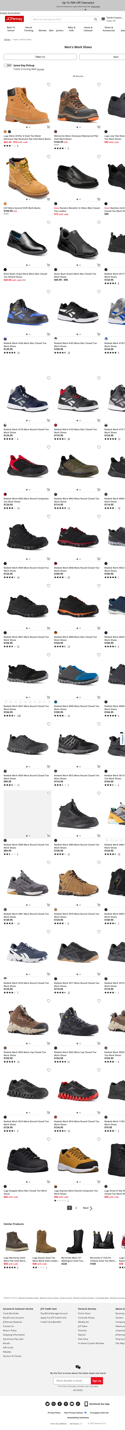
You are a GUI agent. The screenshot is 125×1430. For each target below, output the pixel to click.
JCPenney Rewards (12, 1321)
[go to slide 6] (85, 9)
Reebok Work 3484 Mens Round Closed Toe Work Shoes (76, 846)
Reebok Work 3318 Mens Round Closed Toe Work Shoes (26, 984)
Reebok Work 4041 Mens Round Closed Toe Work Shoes (26, 708)
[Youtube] (72, 1404)
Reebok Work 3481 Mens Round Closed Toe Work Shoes (26, 915)
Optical (81, 1334)
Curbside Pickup (86, 1317)
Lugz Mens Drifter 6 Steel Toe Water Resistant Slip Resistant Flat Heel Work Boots (27, 137)
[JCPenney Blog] (78, 1404)
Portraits (82, 1330)
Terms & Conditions (58, 1423)
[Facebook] (60, 1404)
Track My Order (11, 1313)
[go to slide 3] (77, 9)
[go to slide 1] (72, 9)
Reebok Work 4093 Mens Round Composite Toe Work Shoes (26, 500)
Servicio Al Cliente (12, 1356)
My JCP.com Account (13, 1317)
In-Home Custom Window (91, 1343)
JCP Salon (83, 1326)
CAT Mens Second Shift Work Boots (22, 207)
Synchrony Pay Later (13, 1339)
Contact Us (8, 1326)
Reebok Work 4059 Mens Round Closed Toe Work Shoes (26, 569)
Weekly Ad (83, 1321)
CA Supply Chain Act (99, 1412)
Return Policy (9, 1330)
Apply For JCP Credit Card (53, 1317)
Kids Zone (83, 1339)
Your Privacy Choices (73, 1412)
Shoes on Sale (66, 1298)
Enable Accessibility (10, 12)
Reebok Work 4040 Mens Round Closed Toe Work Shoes (76, 708)
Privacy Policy (54, 1412)
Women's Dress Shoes (49, 1298)
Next (86, 1207)
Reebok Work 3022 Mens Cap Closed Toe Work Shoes (75, 1054)
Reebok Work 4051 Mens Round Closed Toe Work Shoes (26, 638)
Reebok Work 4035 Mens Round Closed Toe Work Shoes (26, 777)
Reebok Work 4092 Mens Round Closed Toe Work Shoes (76, 500)
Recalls (6, 1343)
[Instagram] (54, 1404)
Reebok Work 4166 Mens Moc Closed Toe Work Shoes (25, 345)
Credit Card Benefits (51, 1321)
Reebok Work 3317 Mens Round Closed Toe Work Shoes (76, 984)
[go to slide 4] (80, 9)
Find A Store (84, 1313)
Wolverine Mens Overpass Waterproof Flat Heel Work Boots (76, 137)
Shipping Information (14, 1334)
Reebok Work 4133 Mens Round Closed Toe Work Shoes (26, 431)
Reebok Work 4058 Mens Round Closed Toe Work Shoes (76, 569)
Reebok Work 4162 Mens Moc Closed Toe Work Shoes (75, 345)
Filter (40, 57)
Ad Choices (74, 1423)
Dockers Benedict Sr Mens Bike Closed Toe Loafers (77, 209)
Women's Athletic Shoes (28, 1298)
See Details (78, 1390)
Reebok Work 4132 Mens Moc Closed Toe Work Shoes (75, 431)
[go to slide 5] (83, 9)
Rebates (7, 1351)
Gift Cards (8, 1347)
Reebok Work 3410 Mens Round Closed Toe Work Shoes (76, 915)
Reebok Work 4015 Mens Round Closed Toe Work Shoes (76, 777)
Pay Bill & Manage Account (54, 1313)
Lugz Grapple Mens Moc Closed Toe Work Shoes (25, 1192)
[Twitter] (48, 1404)
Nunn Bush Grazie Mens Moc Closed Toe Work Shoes (75, 275)
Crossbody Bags (102, 1298)
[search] (97, 19)
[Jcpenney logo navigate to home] (14, 19)
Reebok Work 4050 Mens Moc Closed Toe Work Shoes (75, 638)
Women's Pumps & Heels (83, 1298)
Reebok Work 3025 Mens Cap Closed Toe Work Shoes (25, 1054)
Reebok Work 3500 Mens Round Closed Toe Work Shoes (26, 846)
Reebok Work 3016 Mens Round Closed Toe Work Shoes (76, 1123)
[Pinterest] (66, 1404)
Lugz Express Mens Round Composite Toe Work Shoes (76, 1192)
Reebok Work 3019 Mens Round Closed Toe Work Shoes (26, 1123)
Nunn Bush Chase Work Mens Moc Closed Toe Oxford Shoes (25, 275)
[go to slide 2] (74, 9)
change (40, 69)
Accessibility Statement (78, 1417)
